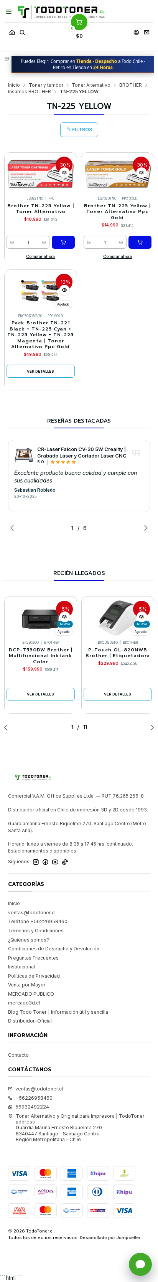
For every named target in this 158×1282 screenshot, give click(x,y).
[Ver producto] (23, 455)
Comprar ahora (40, 256)
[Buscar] (22, 30)
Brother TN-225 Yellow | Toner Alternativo (40, 209)
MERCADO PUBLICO (31, 994)
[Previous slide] (14, 527)
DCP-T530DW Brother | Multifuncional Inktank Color (40, 656)
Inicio (14, 85)
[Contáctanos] (146, 30)
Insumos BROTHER (29, 91)
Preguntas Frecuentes (33, 958)
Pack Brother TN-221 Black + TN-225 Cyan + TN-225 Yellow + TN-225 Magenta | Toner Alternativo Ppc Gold (40, 335)
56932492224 (32, 1107)
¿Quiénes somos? (28, 940)
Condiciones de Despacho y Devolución (53, 949)
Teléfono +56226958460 (37, 921)
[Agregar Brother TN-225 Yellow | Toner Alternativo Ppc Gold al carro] (139, 242)
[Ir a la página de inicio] (61, 12)
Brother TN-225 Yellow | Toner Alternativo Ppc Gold (117, 212)
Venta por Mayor (27, 985)
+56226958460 (34, 1098)
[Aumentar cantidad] (44, 242)
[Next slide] (144, 527)
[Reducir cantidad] (12, 242)
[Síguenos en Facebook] (45, 862)
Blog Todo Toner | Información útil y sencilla (58, 1012)
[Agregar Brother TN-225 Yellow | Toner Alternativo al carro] (63, 242)
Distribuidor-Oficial (30, 1021)
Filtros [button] (81, 129)
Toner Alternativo (91, 85)
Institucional (21, 967)
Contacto (18, 1055)
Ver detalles (40, 371)
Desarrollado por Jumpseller (110, 1237)
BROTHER (130, 85)
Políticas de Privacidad (34, 976)
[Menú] (9, 12)
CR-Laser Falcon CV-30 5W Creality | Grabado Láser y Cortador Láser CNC (82, 452)
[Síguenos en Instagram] (36, 862)
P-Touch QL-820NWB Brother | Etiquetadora (118, 653)
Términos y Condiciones (36, 930)
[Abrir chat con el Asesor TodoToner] (140, 1264)
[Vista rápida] (64, 172)
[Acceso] (136, 30)
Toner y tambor (46, 85)
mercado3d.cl (24, 1003)
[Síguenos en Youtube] (55, 862)
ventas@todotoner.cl (32, 912)
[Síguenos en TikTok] (65, 862)
